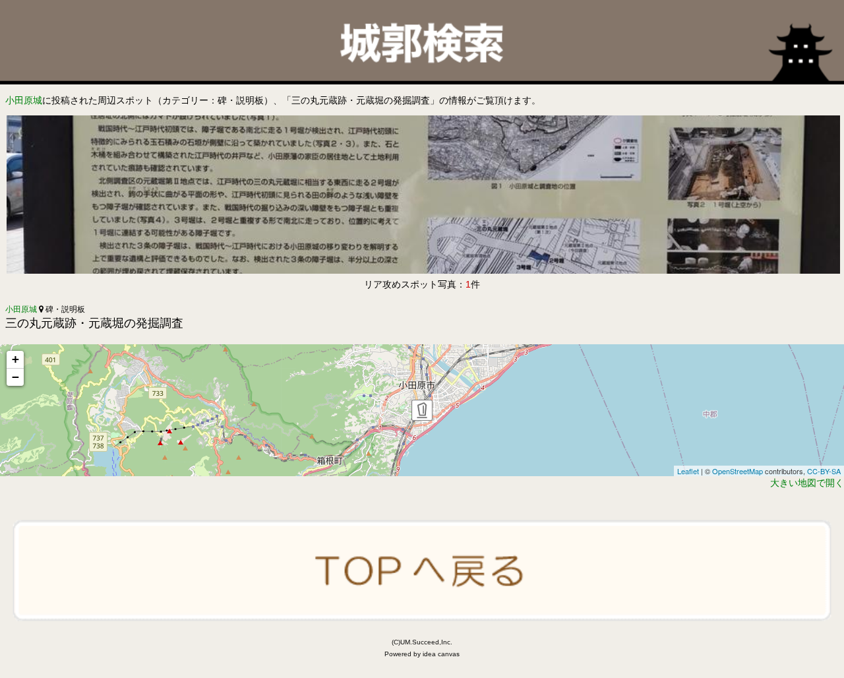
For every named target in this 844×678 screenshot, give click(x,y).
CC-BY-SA (824, 471)
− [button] (15, 377)
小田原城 (23, 100)
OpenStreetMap (737, 471)
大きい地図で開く (807, 483)
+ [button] (15, 359)
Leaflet (688, 471)
